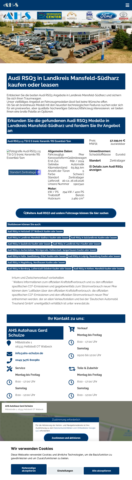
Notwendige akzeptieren (29, 469)
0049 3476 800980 (27, 360)
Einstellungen (65, 470)
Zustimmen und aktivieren (66, 438)
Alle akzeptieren (101, 470)
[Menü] (127, 5)
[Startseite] (11, 4)
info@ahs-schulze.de (29, 353)
